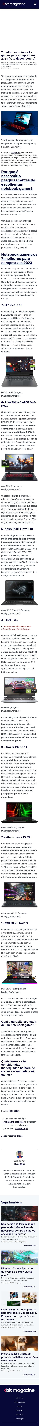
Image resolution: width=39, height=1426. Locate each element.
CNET (16, 1111)
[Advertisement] (19, 29)
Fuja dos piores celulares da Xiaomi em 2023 (25, 1414)
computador (15, 153)
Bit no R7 (19, 1398)
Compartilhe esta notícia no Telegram (15, 629)
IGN (11, 1111)
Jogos (19, 1406)
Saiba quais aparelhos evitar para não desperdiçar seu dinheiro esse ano (24, 1419)
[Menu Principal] (35, 4)
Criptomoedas (19, 1402)
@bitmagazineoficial (13, 1122)
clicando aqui (21, 1128)
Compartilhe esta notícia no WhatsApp (16, 626)
